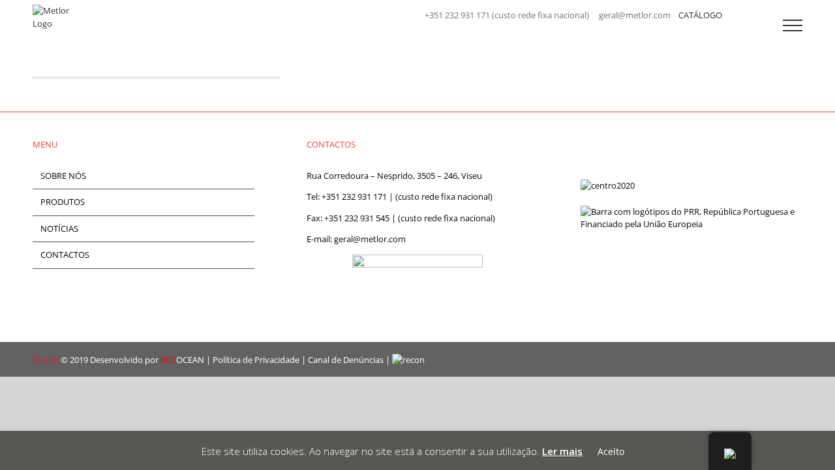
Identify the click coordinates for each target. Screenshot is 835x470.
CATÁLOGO (700, 15)
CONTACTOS (64, 254)
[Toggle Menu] (792, 25)
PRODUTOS (62, 202)
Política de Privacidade (256, 360)
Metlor (46, 360)
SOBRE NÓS (63, 175)
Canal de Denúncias (346, 360)
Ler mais (562, 451)
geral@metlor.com (370, 239)
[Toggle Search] (747, 24)
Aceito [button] (611, 451)
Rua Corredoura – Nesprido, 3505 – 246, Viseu (394, 175)
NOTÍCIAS (59, 228)
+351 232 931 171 (354, 196)
